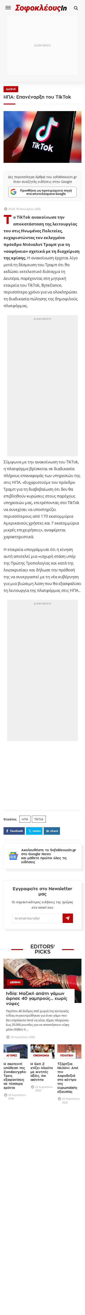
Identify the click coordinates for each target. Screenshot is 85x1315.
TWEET (37, 831)
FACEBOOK (16, 831)
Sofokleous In (41, 8)
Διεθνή (11, 89)
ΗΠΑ (25, 819)
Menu (8, 7)
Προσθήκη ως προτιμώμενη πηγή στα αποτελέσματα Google (46, 192)
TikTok (38, 819)
